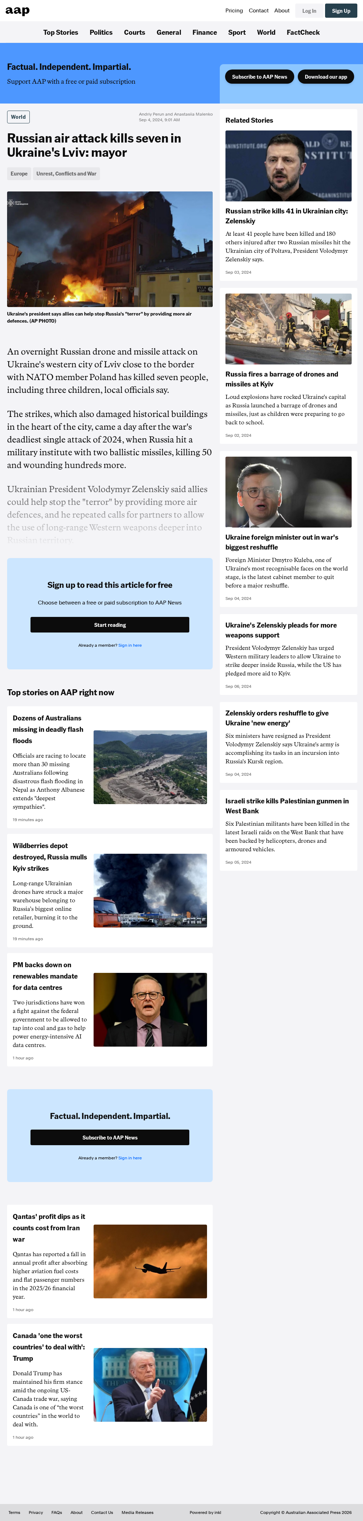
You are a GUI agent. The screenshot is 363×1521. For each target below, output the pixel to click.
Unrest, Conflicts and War (66, 173)
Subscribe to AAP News (259, 76)
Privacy (36, 1512)
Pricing (234, 10)
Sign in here (130, 645)
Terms (14, 1512)
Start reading (110, 624)
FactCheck (303, 32)
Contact (259, 10)
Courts (134, 32)
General (169, 32)
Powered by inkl (205, 1512)
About (282, 10)
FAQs (56, 1512)
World (266, 32)
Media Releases (137, 1512)
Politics (101, 32)
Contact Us (102, 1512)
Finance (204, 32)
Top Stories (60, 32)
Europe (19, 173)
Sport (237, 32)
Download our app (326, 76)
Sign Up (341, 10)
